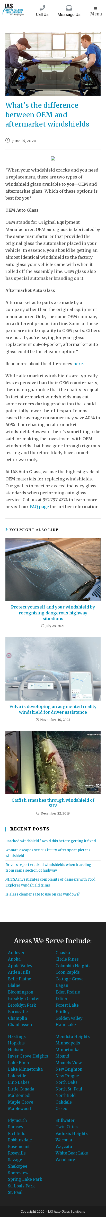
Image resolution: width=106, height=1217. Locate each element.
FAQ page (39, 506)
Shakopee (17, 1166)
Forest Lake (67, 1005)
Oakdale (64, 1102)
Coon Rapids (68, 972)
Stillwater (65, 1120)
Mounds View (69, 1062)
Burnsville (18, 1011)
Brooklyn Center (24, 998)
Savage (15, 1159)
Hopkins (16, 1043)
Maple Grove (20, 1102)
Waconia (64, 1140)
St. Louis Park (21, 1186)
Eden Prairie (68, 992)
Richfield (16, 1133)
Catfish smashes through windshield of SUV (53, 803)
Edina (61, 998)
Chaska (63, 952)
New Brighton (69, 1069)
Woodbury (65, 1159)
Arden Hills (19, 972)
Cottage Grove (70, 979)
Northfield (66, 1095)
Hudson (15, 1049)
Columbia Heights (73, 965)
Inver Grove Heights (28, 1056)
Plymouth (17, 1120)
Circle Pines (67, 959)
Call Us (42, 14)
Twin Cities (67, 1126)
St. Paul (15, 1192)
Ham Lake (66, 1024)
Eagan (62, 985)
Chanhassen (20, 1024)
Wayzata (64, 1146)
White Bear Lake (72, 1153)
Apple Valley (20, 965)
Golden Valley (69, 1018)
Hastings (17, 1036)
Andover (16, 952)
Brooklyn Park (22, 1005)
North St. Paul (69, 1089)
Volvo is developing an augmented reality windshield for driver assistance (53, 709)
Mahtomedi (19, 1095)
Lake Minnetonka (25, 1069)
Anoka (14, 959)
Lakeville (17, 1075)
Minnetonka (68, 1049)
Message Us (69, 14)
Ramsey (15, 1126)
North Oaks (66, 1082)
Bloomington (20, 992)
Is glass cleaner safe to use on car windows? (42, 894)
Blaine (14, 985)
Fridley (63, 1011)
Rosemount (19, 1146)
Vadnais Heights (72, 1133)
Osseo (61, 1108)
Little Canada (21, 1089)
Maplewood (19, 1108)
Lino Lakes (19, 1082)
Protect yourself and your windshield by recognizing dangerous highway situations (53, 612)
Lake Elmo (18, 1062)
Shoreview (18, 1172)
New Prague (67, 1075)
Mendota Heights (73, 1036)
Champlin (17, 1018)
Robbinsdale (20, 1140)
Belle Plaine (19, 979)
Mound (62, 1056)
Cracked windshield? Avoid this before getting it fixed (50, 841)
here (78, 363)
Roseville (17, 1153)
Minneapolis (68, 1043)
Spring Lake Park (25, 1179)
